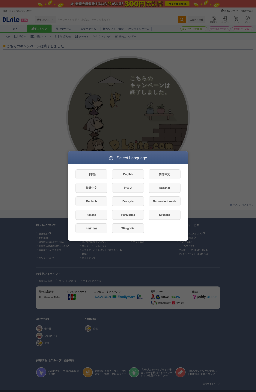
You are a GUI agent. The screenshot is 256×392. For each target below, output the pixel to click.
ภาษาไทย (91, 228)
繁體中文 (91, 188)
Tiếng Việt (128, 228)
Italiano (91, 215)
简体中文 (164, 174)
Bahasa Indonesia (164, 201)
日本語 (91, 174)
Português (128, 215)
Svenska (164, 215)
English (128, 174)
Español (164, 188)
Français (128, 201)
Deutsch (91, 201)
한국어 (128, 188)
